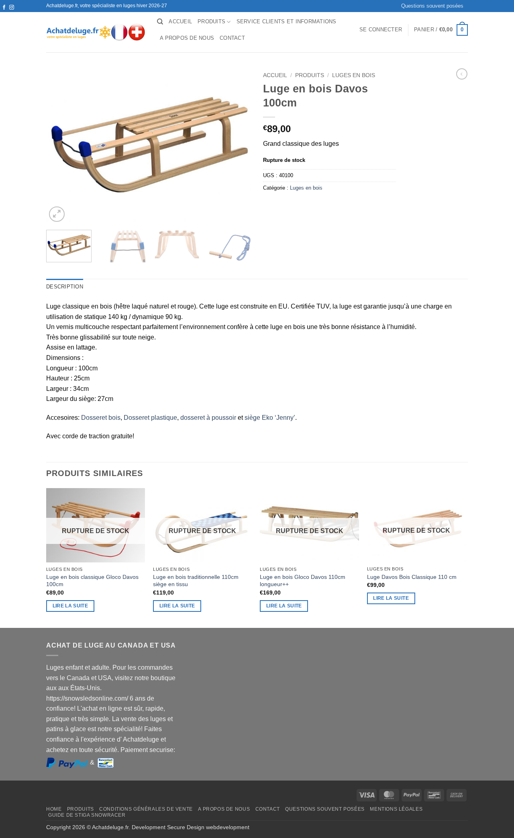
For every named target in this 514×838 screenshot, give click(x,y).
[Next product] (461, 74)
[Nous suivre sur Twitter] (4, 15)
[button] (380, 30)
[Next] (465, 557)
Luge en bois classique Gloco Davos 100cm (92, 581)
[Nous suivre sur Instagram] (11, 7)
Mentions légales (396, 809)
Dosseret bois (100, 417)
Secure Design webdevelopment (208, 827)
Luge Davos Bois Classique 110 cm (412, 577)
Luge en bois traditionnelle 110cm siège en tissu (196, 581)
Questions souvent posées (432, 6)
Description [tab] (64, 287)
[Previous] (47, 557)
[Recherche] (160, 21)
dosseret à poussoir (209, 417)
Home (53, 809)
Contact (232, 38)
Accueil (180, 21)
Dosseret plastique (150, 417)
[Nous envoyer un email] (11, 15)
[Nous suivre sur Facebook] (4, 7)
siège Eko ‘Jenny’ (270, 417)
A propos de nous (187, 38)
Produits (211, 21)
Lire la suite (70, 605)
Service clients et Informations (287, 21)
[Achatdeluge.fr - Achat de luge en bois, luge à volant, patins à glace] (95, 32)
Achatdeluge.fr (110, 827)
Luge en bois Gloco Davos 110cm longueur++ (302, 581)
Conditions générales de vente (146, 809)
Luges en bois (353, 75)
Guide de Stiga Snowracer (87, 815)
